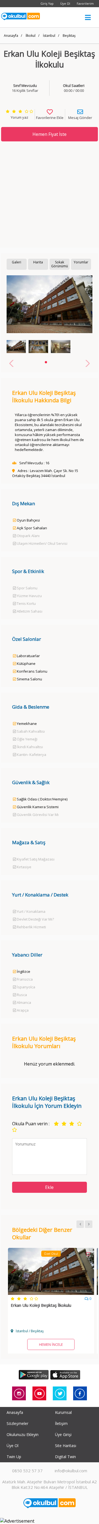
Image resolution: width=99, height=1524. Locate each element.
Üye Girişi (63, 1434)
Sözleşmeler (17, 1423)
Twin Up (14, 1456)
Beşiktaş (69, 35)
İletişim (61, 1423)
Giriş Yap (47, 3)
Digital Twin (65, 1456)
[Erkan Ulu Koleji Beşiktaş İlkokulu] (51, 1293)
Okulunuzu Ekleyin (22, 1434)
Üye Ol (65, 3)
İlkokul (30, 35)
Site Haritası (65, 1445)
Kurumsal (63, 1412)
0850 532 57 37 (27, 1470)
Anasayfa (11, 35)
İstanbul (49, 35)
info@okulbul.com (71, 1470)
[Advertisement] (49, 194)
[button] (46, 362)
